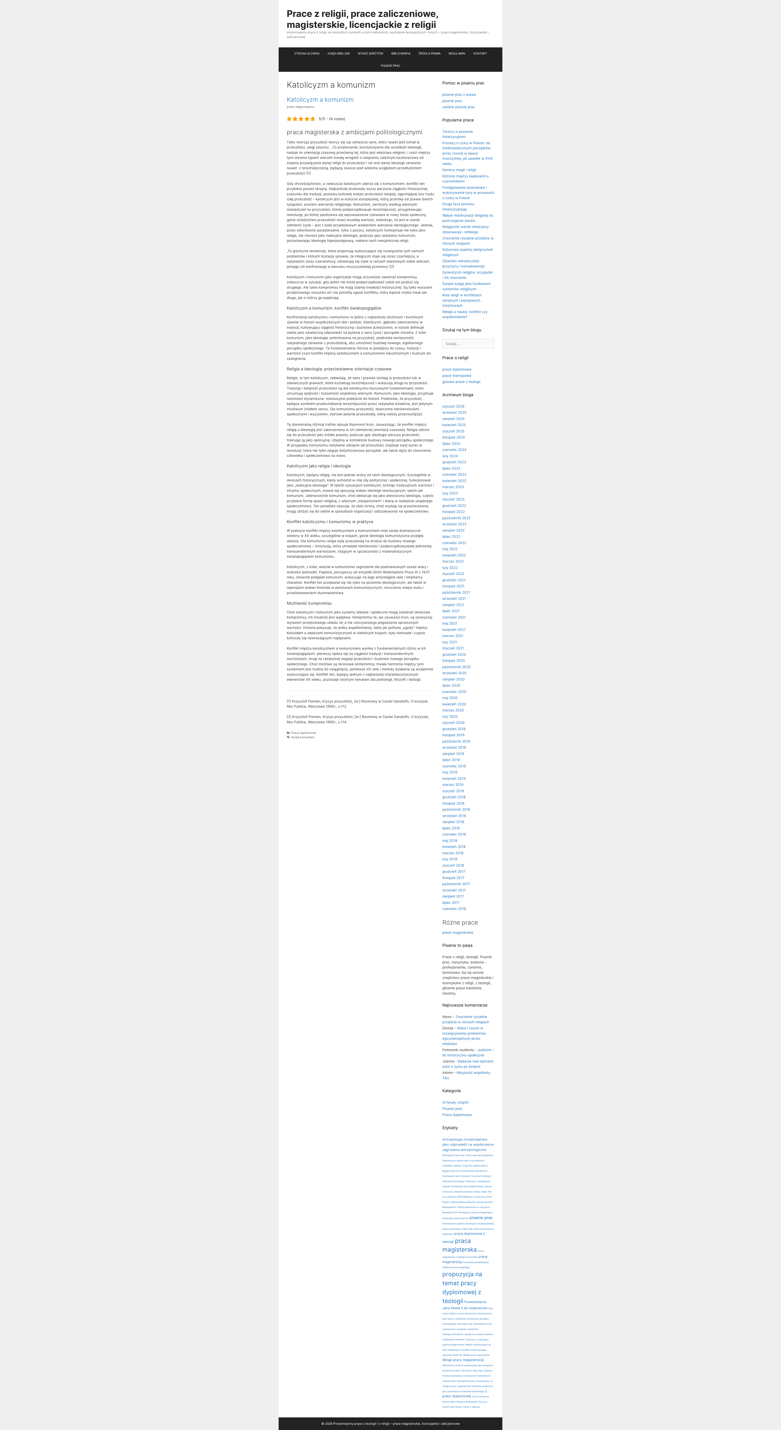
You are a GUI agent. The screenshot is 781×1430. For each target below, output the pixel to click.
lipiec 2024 (451, 444)
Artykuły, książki (455, 1102)
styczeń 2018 (453, 865)
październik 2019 (456, 741)
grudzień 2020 (454, 654)
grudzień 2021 (454, 580)
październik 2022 (456, 518)
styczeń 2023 (453, 499)
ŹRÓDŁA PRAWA (430, 53)
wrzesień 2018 (454, 816)
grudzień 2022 (454, 506)
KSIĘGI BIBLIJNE (339, 53)
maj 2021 (449, 623)
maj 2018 (449, 841)
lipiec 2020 (451, 685)
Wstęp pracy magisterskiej (463, 1360)
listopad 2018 (453, 803)
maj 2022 (450, 549)
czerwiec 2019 (454, 766)
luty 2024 (450, 456)
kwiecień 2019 (454, 779)
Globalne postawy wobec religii (470, 1191)
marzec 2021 (452, 636)
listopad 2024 (453, 437)
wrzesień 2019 (454, 747)
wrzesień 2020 (454, 673)
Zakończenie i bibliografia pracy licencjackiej (465, 1381)
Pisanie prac (452, 1109)
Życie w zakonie (471, 1407)
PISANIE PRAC (390, 65)
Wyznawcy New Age (472, 1370)
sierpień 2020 (453, 679)
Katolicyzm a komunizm (320, 99)
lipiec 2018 (451, 828)
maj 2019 (449, 772)
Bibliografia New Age (453, 1155)
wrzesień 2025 (454, 412)
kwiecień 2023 (454, 481)
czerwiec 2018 (454, 834)
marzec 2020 (453, 710)
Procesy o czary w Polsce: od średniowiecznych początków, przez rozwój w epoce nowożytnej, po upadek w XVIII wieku (467, 153)
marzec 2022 (453, 561)
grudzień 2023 (454, 462)
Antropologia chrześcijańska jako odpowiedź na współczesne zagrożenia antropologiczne (468, 1144)
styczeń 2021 (453, 648)
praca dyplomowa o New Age (457, 1229)
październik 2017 (456, 884)
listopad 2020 (453, 661)
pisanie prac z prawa (459, 95)
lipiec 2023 (451, 468)
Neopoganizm (449, 1207)
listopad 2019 (453, 735)
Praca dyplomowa (303, 732)
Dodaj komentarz (303, 737)
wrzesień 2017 (454, 890)
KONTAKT (480, 53)
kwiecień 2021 (454, 630)
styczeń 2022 (453, 574)
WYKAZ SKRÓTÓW (370, 53)
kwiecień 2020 (454, 704)
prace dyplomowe (456, 369)
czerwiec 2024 (454, 450)
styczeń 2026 (453, 406)
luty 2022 (450, 568)
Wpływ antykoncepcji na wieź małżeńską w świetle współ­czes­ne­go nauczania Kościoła (466, 1349)
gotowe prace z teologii (461, 382)
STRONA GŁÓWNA (307, 53)
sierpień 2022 (453, 530)
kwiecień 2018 (454, 847)
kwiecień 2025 (454, 425)
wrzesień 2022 (454, 524)
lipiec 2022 (451, 536)
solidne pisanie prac (458, 107)
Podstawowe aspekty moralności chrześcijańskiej (468, 1223)
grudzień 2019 (454, 729)
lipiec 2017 (451, 903)
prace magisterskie (457, 932)
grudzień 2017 (454, 871)
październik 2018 (456, 809)
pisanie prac (452, 101)
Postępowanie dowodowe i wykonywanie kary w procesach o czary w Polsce (468, 192)
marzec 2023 (453, 487)
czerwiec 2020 (454, 692)
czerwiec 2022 (454, 543)
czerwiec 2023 (454, 474)
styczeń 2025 (453, 431)
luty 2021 (449, 642)
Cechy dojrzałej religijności (479, 1155)
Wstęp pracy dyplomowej (476, 1355)
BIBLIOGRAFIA (400, 53)
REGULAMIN (457, 53)
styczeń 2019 (453, 791)
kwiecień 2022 (454, 555)
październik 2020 (456, 667)
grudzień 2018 (454, 797)
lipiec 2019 (451, 760)
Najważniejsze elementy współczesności (472, 1202)
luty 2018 (449, 859)
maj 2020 (450, 698)
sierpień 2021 (453, 605)
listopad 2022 (453, 512)
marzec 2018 (452, 853)
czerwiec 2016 (454, 909)
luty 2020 (450, 716)
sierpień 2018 (453, 822)
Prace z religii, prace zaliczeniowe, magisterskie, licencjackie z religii (362, 19)
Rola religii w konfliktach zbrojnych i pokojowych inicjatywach (462, 300)
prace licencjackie (456, 376)
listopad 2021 (453, 586)
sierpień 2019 (453, 754)
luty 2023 (450, 493)
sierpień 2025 (453, 419)
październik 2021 (456, 592)
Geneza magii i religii (459, 170)
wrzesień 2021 (454, 599)
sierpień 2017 (453, 896)
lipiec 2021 (451, 611)
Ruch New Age (464, 1324)
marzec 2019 (453, 785)
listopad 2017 (453, 878)
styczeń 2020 (453, 723)
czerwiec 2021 (454, 617)
